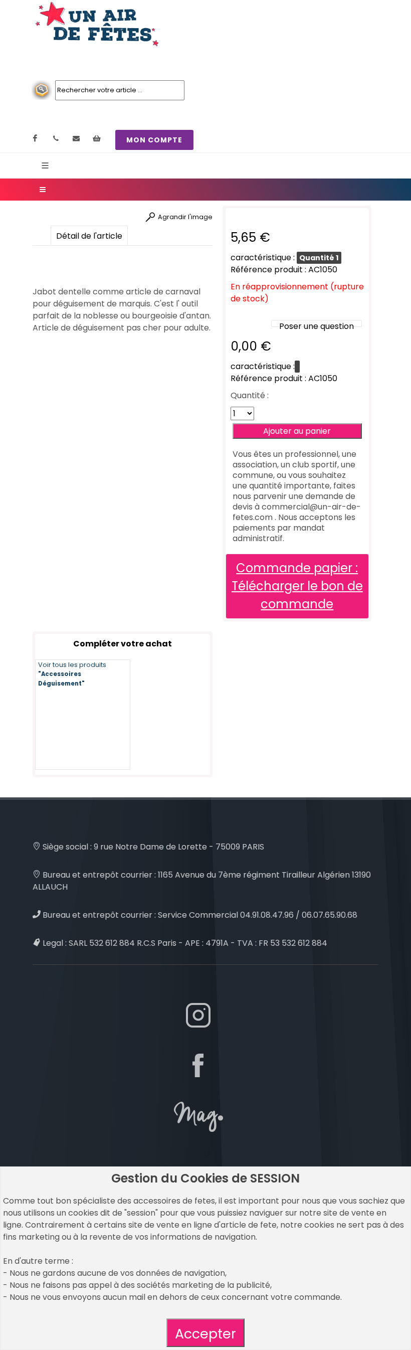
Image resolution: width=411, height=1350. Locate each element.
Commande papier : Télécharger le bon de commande (297, 586)
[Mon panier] (97, 138)
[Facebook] (35, 138)
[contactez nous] (76, 138)
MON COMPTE (154, 140)
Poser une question (316, 326)
